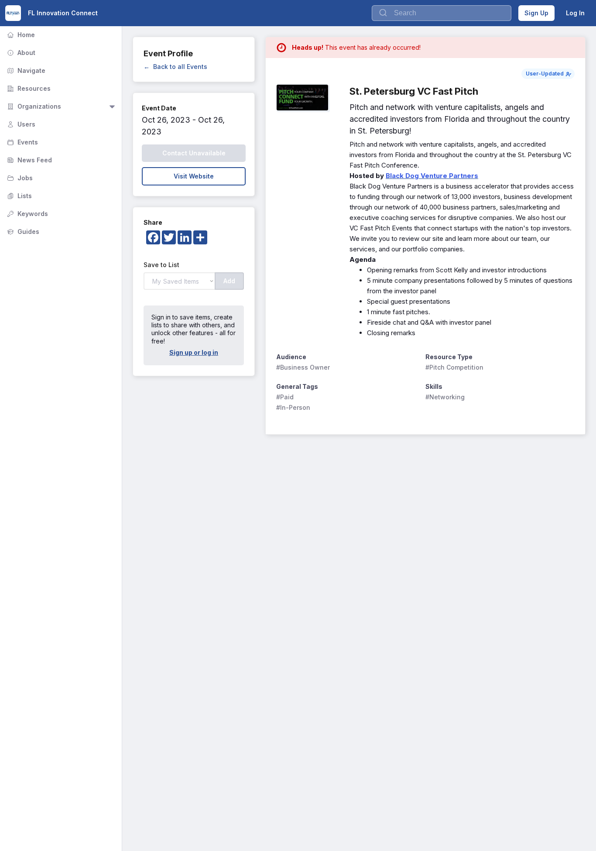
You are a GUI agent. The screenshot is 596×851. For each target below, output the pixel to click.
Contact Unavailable (194, 153)
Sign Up (536, 13)
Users (20, 124)
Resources (28, 88)
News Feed (28, 160)
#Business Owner (303, 367)
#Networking (445, 397)
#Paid (285, 397)
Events (21, 142)
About (20, 52)
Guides (22, 231)
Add (229, 281)
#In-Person (293, 407)
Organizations (33, 106)
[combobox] (441, 13)
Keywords (26, 213)
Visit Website (194, 176)
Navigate (25, 70)
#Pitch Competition (454, 367)
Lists (18, 195)
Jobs (19, 178)
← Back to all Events (175, 66)
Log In (575, 13)
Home (20, 34)
